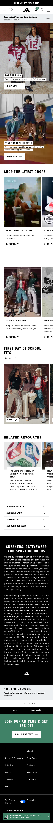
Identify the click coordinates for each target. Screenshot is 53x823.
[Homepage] (26, 11)
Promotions (9, 779)
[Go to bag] (48, 10)
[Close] (5, 817)
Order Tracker (10, 765)
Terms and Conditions (14, 810)
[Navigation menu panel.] (4, 10)
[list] (26, 212)
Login (14, 710)
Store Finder (32, 758)
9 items (10, 420)
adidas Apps (32, 772)
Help (7, 751)
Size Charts (31, 779)
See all (8, 358)
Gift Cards (31, 765)
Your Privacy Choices (10, 801)
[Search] (42, 10)
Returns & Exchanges (14, 758)
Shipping (8, 772)
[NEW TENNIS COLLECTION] (22, 212)
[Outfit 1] (26, 394)
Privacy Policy (32, 800)
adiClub (30, 751)
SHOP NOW (12, 244)
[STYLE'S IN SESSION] (22, 304)
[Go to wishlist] (11, 10)
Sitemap (8, 786)
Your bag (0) (36, 710)
